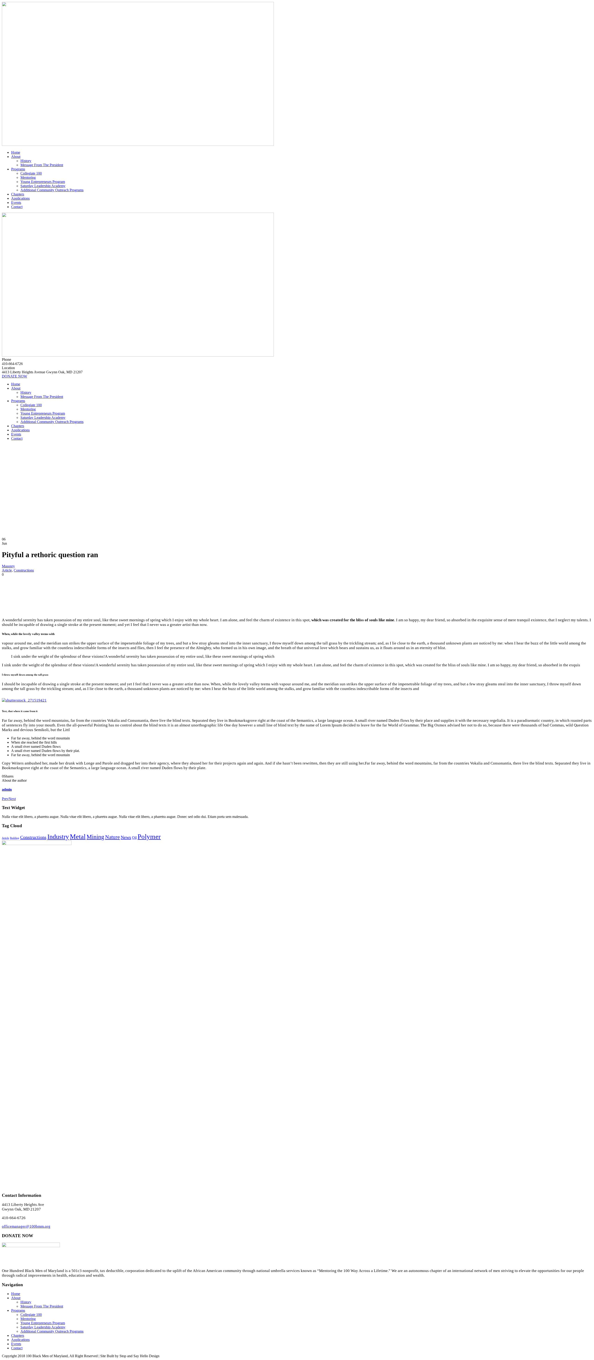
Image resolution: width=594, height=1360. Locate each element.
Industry (58, 836)
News (126, 837)
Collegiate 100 (31, 173)
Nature (112, 837)
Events (16, 203)
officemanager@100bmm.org (26, 1226)
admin (7, 789)
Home (15, 152)
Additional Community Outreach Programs (52, 190)
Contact (17, 207)
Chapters (17, 194)
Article (7, 570)
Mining (95, 836)
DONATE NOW (14, 376)
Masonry (8, 566)
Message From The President (41, 165)
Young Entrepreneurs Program (42, 182)
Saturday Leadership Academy (42, 186)
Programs (18, 169)
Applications (20, 198)
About (15, 157)
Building (14, 838)
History (25, 161)
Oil (134, 838)
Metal (78, 836)
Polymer (149, 836)
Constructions (24, 570)
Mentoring (28, 177)
